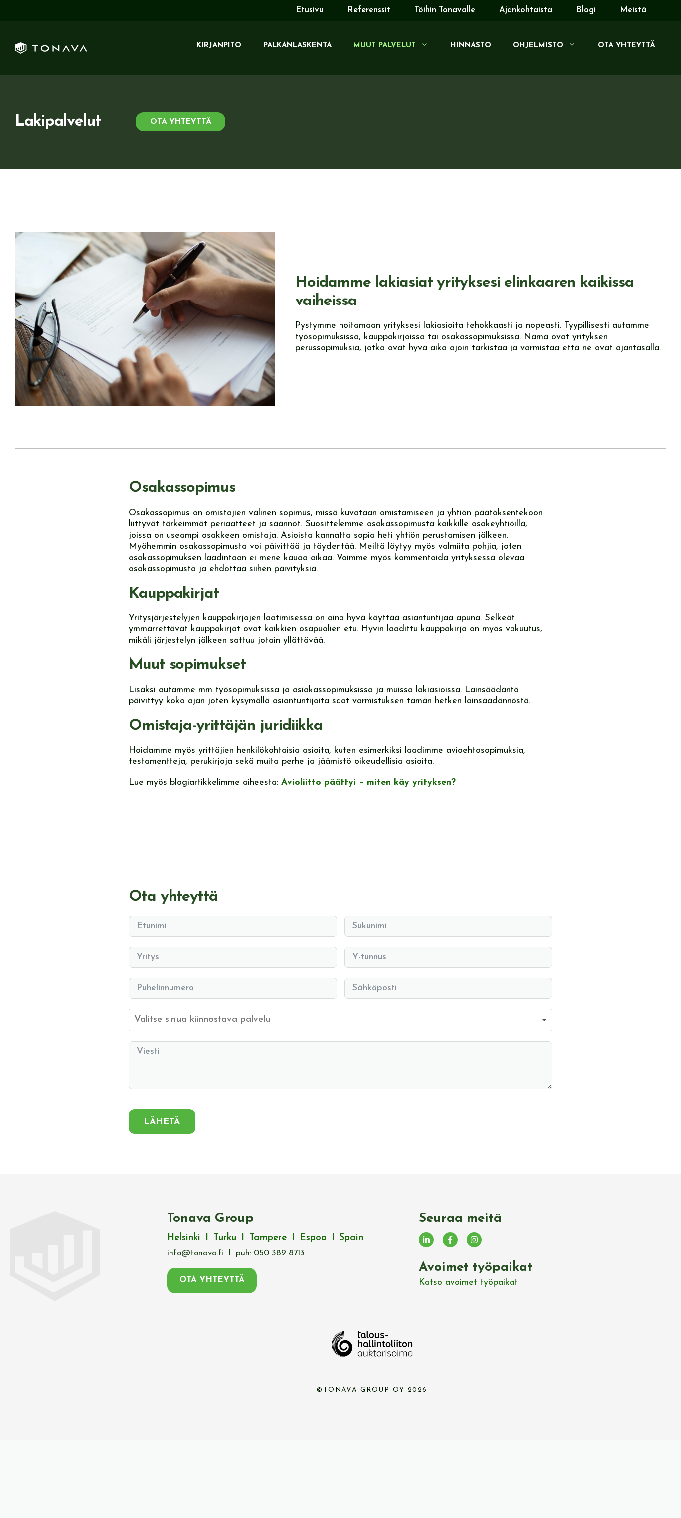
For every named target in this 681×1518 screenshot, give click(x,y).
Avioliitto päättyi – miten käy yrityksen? (368, 782)
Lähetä (162, 1122)
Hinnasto (470, 45)
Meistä (633, 10)
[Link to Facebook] (450, 1239)
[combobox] (340, 1020)
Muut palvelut (384, 45)
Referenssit (368, 10)
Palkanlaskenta (297, 45)
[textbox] (236, 1019)
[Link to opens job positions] (468, 1283)
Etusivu (310, 10)
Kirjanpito (218, 45)
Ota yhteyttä (626, 45)
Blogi (586, 10)
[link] (468, 1283)
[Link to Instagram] (474, 1239)
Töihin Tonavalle (444, 10)
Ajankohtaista (525, 10)
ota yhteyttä (180, 122)
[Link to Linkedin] (426, 1239)
